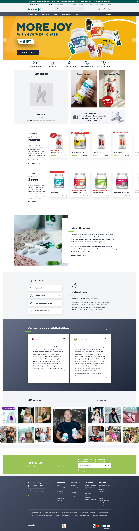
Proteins (58, 485)
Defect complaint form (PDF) (82, 515)
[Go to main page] (41, 9)
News (77, 14)
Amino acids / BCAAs (61, 487)
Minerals (101, 493)
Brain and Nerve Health (104, 502)
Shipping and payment (59, 4)
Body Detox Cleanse (89, 491)
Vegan (57, 502)
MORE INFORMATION (77, 255)
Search (80, 9)
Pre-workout (59, 493)
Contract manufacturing (71, 4)
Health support (45, 14)
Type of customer (66, 14)
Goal (55, 14)
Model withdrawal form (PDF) (63, 515)
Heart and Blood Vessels (104, 500)
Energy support (74, 487)
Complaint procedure (103, 512)
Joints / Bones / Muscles (104, 485)
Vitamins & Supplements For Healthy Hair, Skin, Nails (90, 487)
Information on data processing (87, 512)
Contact (109, 4)
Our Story (81, 4)
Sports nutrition (32, 14)
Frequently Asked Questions (100, 515)
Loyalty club (91, 4)
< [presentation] (104, 329)
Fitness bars (87, 497)
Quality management (100, 4)
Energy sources (60, 498)
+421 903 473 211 (34, 4)
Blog (109, 14)
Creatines (58, 496)
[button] (28, 120)
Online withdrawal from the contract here (42, 515)
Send (105, 465)
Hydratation (73, 485)
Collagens (101, 498)
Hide (137, 1)
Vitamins (101, 491)
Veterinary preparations (104, 505)
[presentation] (5, 40)
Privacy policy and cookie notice (69, 512)
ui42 (76, 525)
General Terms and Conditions (52, 512)
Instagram (102, 400)
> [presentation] (110, 329)
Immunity (101, 496)
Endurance (73, 490)
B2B (86, 4)
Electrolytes (73, 496)
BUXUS (73, 525)
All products (32, 163)
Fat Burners (59, 500)
